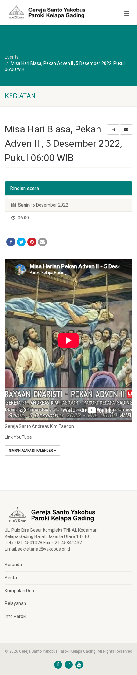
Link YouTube (18, 437)
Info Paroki (15, 616)
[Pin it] (31, 242)
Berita (11, 577)
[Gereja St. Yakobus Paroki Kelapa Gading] (46, 12)
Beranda (13, 564)
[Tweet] (21, 242)
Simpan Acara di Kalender (31, 450)
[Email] (42, 242)
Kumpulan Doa (19, 590)
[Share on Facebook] (10, 242)
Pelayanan (15, 603)
